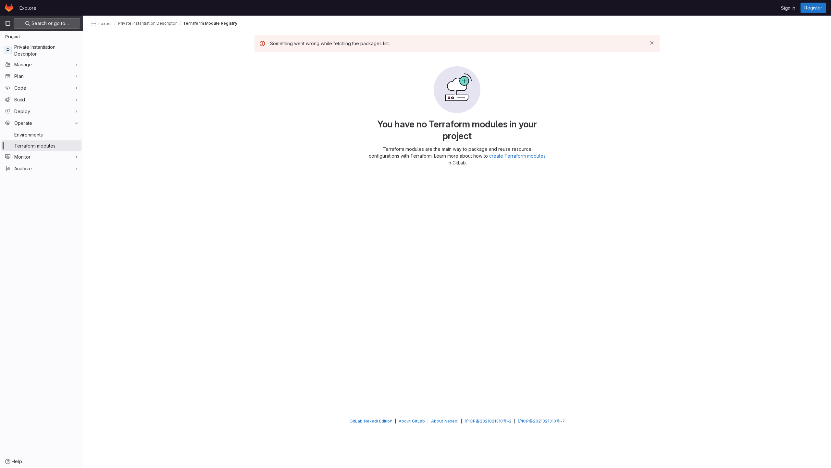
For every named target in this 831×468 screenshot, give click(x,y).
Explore (27, 8)
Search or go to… (49, 23)
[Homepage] (9, 8)
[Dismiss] (652, 43)
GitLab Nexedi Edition (371, 420)
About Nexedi (444, 420)
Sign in (788, 8)
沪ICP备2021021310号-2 (488, 420)
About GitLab (412, 420)
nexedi (104, 23)
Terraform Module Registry (210, 23)
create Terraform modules (517, 156)
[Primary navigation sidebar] (8, 23)
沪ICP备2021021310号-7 (541, 420)
